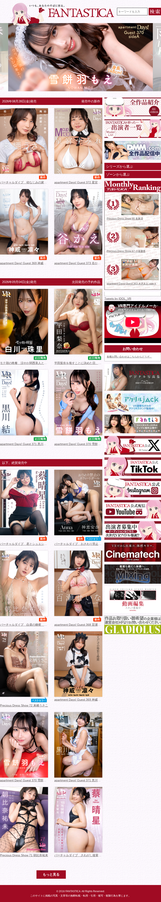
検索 (155, 11)
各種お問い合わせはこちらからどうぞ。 (129, 356)
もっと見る (51, 874)
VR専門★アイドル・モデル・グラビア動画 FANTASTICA (62, 14)
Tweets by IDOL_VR (117, 298)
